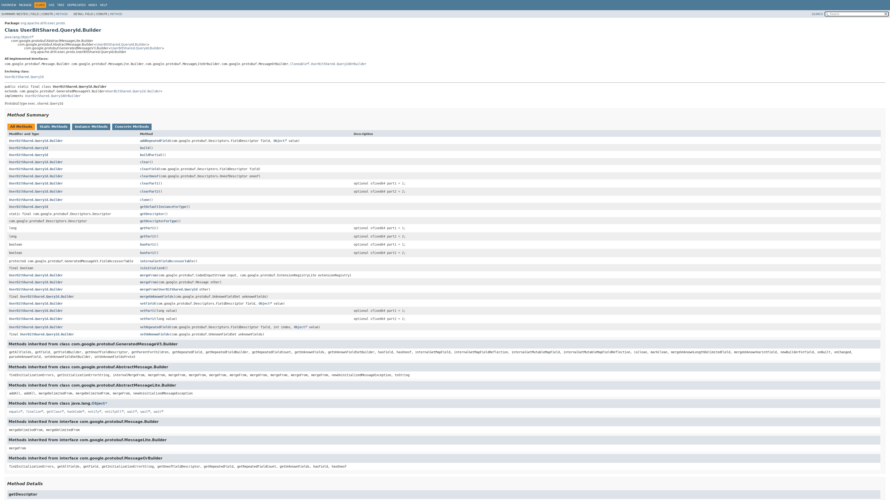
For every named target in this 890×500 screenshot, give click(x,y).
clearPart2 (149, 191)
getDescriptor (152, 214)
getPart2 (147, 236)
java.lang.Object (18, 37)
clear (144, 162)
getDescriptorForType (158, 221)
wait (131, 411)
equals (14, 411)
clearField (149, 169)
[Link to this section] (52, 114)
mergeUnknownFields (156, 296)
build (144, 148)
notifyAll (113, 411)
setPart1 (147, 310)
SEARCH (817, 14)
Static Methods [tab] (53, 126)
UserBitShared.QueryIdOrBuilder (338, 64)
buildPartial (151, 155)
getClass (54, 411)
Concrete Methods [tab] (132, 126)
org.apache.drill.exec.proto (43, 23)
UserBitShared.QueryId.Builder (121, 44)
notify (93, 411)
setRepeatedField (155, 327)
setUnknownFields (155, 334)
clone (144, 200)
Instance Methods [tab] (91, 126)
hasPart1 (147, 244)
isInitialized (152, 268)
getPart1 (147, 228)
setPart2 (147, 319)
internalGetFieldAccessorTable (167, 261)
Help (103, 5)
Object (279, 141)
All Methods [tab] (21, 126)
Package (25, 5)
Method (62, 14)
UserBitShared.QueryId (24, 77)
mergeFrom (148, 275)
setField (147, 303)
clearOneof (149, 176)
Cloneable (298, 64)
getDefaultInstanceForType (163, 207)
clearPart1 (149, 183)
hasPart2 (147, 253)
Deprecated (76, 5)
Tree (60, 5)
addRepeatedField (155, 141)
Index (92, 5)
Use (51, 5)
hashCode (74, 411)
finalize (33, 411)
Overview (8, 5)
